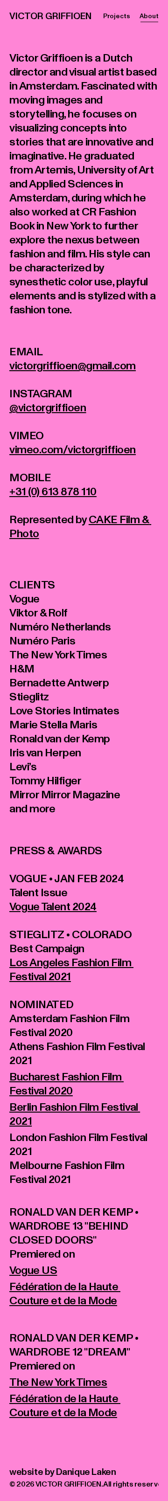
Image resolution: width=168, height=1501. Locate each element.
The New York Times (58, 1376)
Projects (116, 13)
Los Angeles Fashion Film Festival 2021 (71, 964)
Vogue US (33, 1264)
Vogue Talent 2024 (53, 901)
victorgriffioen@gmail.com (72, 360)
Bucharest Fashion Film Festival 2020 (66, 1078)
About (149, 13)
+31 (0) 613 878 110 (53, 486)
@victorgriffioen (47, 402)
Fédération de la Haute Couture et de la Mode (64, 1288)
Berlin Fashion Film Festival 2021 (74, 1108)
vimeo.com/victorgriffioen (72, 444)
